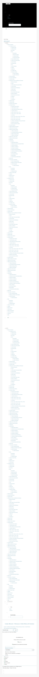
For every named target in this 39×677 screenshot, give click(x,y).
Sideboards (11, 201)
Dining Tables (13, 89)
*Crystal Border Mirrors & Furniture (16, 132)
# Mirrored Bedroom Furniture (14, 126)
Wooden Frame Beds (16, 57)
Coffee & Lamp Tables (13, 172)
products (5, 626)
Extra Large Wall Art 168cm (15, 123)
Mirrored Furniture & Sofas (20, 626)
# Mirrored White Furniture (12, 270)
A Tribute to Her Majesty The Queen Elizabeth (18, 120)
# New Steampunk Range (13, 293)
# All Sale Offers (10, 211)
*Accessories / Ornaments (13, 159)
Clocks (12, 83)
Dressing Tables (13, 63)
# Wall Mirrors (10, 273)
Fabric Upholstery (16, 73)
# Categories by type (11, 178)
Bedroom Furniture (12, 214)
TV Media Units (13, 70)
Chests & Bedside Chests (13, 191)
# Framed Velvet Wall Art (13, 103)
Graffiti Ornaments (16, 165)
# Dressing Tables (12, 76)
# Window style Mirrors (14, 146)
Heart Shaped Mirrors (14, 153)
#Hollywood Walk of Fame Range (16, 162)
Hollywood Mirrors (14, 93)
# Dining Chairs (13, 47)
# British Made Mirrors (14, 142)
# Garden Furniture (10, 257)
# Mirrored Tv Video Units (13, 136)
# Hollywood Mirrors (14, 145)
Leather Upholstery (16, 74)
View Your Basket (6, 628)
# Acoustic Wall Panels (13, 77)
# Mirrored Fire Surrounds (11, 260)
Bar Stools (12, 50)
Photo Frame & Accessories (14, 227)
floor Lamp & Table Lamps (14, 224)
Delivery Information (11, 310)
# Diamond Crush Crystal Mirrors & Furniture (16, 80)
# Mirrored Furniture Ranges (14, 129)
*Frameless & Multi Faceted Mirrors (15, 283)
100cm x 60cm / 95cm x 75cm (16, 112)
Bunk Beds (15, 53)
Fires (12, 64)
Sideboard (12, 96)
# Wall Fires (11, 139)
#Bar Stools (11, 158)
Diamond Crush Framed (15, 122)
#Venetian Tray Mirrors (13, 280)
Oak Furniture (12, 176)
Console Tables (13, 61)
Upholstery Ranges (12, 204)
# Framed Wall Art (10, 237)
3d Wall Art (11, 247)
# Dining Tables (13, 48)
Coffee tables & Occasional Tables (16, 84)
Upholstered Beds (14, 188)
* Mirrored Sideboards (14, 130)
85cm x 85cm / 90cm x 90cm (15, 119)
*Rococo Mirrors (13, 152)
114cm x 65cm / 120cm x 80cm (16, 113)
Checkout (9, 18)
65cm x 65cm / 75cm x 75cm (14, 250)
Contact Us (9, 313)
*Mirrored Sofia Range (14, 135)
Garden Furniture (14, 66)
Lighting (12, 67)
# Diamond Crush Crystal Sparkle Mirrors (17, 143)
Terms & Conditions (11, 597)
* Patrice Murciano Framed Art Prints (16, 109)
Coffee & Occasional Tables (15, 60)
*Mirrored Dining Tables (15, 133)
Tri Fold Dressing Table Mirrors (16, 156)
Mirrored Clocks (12, 175)
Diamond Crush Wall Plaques (15, 87)
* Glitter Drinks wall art (14, 107)
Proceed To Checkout (13, 628)
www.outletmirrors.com (19, 637)
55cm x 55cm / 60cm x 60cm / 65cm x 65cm (18, 116)
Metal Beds (13, 169)
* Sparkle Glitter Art (14, 110)
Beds (12, 51)
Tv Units (12, 97)
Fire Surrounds (13, 90)
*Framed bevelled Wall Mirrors (16, 149)
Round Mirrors (13, 155)
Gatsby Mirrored (27, 626)
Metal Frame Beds (16, 54)
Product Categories (10, 44)
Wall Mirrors (13, 99)
